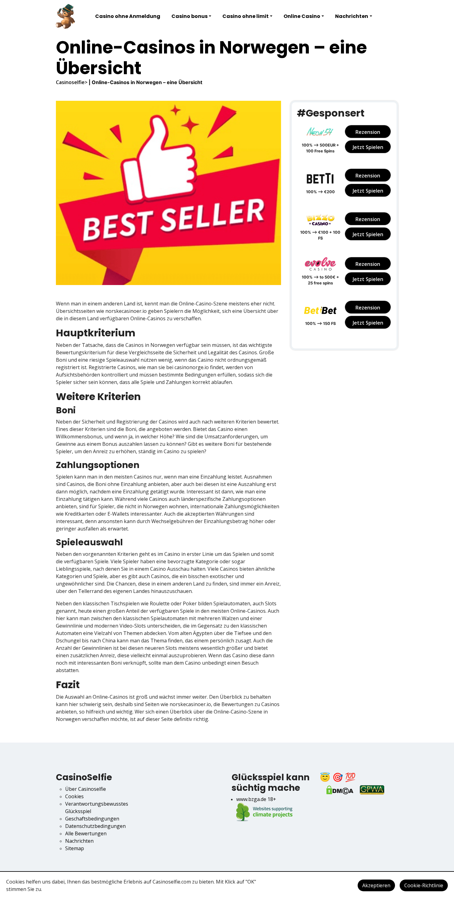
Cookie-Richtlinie (423, 885)
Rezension (367, 132)
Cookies (74, 796)
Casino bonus (189, 16)
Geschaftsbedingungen (92, 818)
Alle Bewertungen (86, 833)
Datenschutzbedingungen (95, 826)
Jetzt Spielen (368, 147)
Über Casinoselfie (85, 789)
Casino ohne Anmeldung (127, 16)
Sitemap (74, 848)
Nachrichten (351, 16)
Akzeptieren (376, 885)
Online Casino (302, 16)
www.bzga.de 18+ (256, 799)
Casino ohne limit (245, 16)
